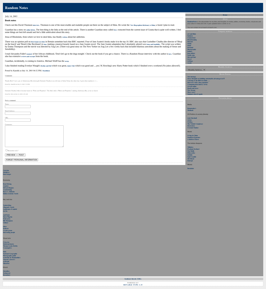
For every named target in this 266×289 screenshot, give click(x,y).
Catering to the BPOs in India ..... (198, 80)
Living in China (192, 135)
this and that (191, 57)
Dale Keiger (7, 174)
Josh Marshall (192, 118)
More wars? (191, 92)
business (190, 36)
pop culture (191, 53)
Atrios (189, 120)
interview (36, 25)
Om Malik (190, 151)
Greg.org (6, 242)
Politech (5, 228)
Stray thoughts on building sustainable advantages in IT (206, 79)
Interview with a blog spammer (197, 82)
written (64, 37)
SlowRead (190, 159)
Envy (115, 30)
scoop (67, 61)
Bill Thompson (8, 221)
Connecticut (191, 38)
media (189, 43)
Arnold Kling (7, 190)
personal (190, 47)
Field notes (6, 219)
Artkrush (6, 261)
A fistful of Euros (193, 139)
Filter (5, 226)
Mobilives (6, 172)
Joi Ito (5, 211)
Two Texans (191, 90)
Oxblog (189, 122)
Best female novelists (38, 42)
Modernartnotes (8, 244)
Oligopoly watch (8, 207)
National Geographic (10, 254)
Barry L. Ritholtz (9, 192)
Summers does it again (194, 94)
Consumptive (7, 248)
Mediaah (190, 110)
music (189, 45)
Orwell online (191, 86)
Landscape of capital (10, 209)
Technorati (6, 273)
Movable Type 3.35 (133, 285)
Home (225, 15)
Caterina (6, 170)
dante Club (71, 66)
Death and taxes (192, 88)
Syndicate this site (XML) (133, 279)
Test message (191, 77)
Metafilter (6, 271)
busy (45, 44)
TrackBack (46, 71)
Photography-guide (9, 256)
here (170, 54)
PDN (4, 252)
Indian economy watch (10, 194)
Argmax (6, 186)
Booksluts (190, 168)
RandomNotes (192, 21)
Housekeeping (192, 40)
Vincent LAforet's (9, 259)
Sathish (189, 155)
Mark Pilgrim (7, 217)
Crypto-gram (7, 230)
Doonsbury (6, 275)
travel (189, 59)
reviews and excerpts (28, 56)
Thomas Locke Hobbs (10, 246)
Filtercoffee (191, 153)
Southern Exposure (193, 137)
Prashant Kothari (193, 149)
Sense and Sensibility (153, 44)
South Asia (191, 55)
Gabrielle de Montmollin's (11, 257)
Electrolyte (191, 126)
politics (189, 51)
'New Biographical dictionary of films (142, 25)
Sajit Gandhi (191, 157)
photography (191, 49)
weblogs (190, 61)
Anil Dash (6, 215)
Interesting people (9, 232)
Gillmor (5, 223)
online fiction (30, 30)
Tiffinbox (190, 147)
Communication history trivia (197, 84)
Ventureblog (7, 205)
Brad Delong (7, 184)
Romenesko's (191, 108)
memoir (29, 54)
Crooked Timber (193, 128)
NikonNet (6, 263)
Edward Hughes (8, 188)
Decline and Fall (46, 66)
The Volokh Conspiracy (195, 124)
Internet (190, 42)
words (189, 63)
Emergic (190, 161)
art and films (191, 34)
